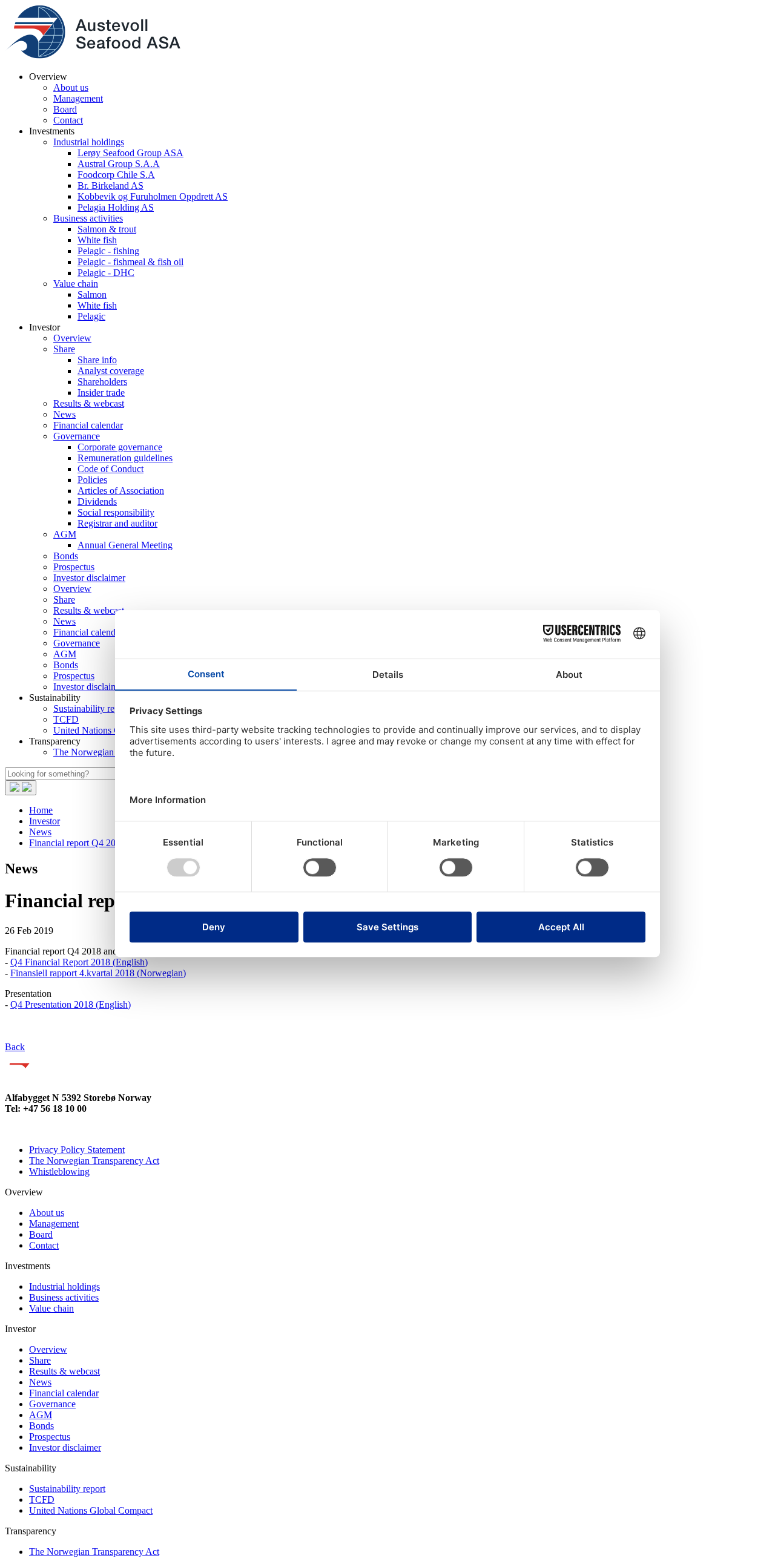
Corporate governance (120, 447)
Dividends (97, 501)
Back (15, 1047)
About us (70, 87)
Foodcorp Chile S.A (116, 174)
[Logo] (92, 56)
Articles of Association (121, 490)
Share (64, 349)
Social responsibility (116, 512)
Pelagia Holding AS (116, 207)
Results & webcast (88, 403)
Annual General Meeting (125, 545)
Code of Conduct (110, 469)
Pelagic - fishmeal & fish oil (130, 262)
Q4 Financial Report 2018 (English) (79, 962)
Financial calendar (88, 425)
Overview (72, 338)
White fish (97, 240)
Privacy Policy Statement (77, 1150)
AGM (64, 534)
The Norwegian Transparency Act (94, 1160)
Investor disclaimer (89, 578)
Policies (92, 480)
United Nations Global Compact (91, 1510)
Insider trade (101, 392)
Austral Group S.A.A (119, 164)
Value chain (75, 283)
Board (65, 109)
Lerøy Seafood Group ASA (130, 153)
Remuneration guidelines (125, 458)
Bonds (65, 556)
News (64, 414)
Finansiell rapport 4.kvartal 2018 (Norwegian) (98, 973)
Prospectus (73, 567)
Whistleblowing (59, 1171)
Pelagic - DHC (106, 273)
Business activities (88, 218)
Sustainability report (91, 708)
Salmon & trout (107, 229)
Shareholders (102, 381)
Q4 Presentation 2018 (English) (70, 1004)
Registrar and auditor (117, 523)
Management (78, 98)
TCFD (66, 719)
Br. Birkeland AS (110, 185)
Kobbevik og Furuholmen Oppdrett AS (153, 196)
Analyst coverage (111, 371)
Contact (68, 120)
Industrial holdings (88, 142)
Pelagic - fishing (108, 251)
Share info (97, 360)
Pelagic (91, 316)
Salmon (92, 294)
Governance (76, 436)
